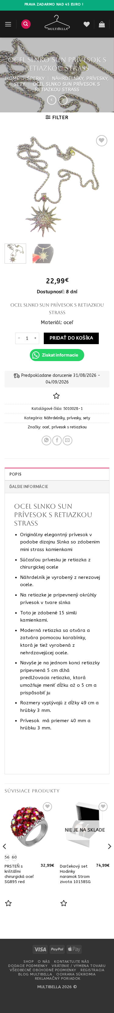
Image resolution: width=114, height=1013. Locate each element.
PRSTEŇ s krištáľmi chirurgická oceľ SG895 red (19, 874)
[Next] (99, 186)
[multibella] (57, 24)
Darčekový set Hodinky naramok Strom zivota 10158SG (75, 874)
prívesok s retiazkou (69, 427)
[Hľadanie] (26, 24)
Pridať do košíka (71, 338)
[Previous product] (62, 100)
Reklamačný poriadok (58, 978)
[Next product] (51, 100)
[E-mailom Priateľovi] (67, 440)
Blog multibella (35, 974)
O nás (44, 961)
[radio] (14, 857)
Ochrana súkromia (75, 974)
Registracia (92, 970)
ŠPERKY (36, 78)
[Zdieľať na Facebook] (57, 440)
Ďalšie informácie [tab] (28, 486)
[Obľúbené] (87, 24)
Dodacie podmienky (27, 966)
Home (12, 78)
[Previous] (14, 186)
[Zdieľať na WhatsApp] (46, 440)
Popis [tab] (15, 474)
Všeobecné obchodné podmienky (43, 970)
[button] (8, 24)
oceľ (45, 427)
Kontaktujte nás (71, 961)
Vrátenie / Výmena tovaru (78, 966)
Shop (28, 961)
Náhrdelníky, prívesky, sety (67, 418)
